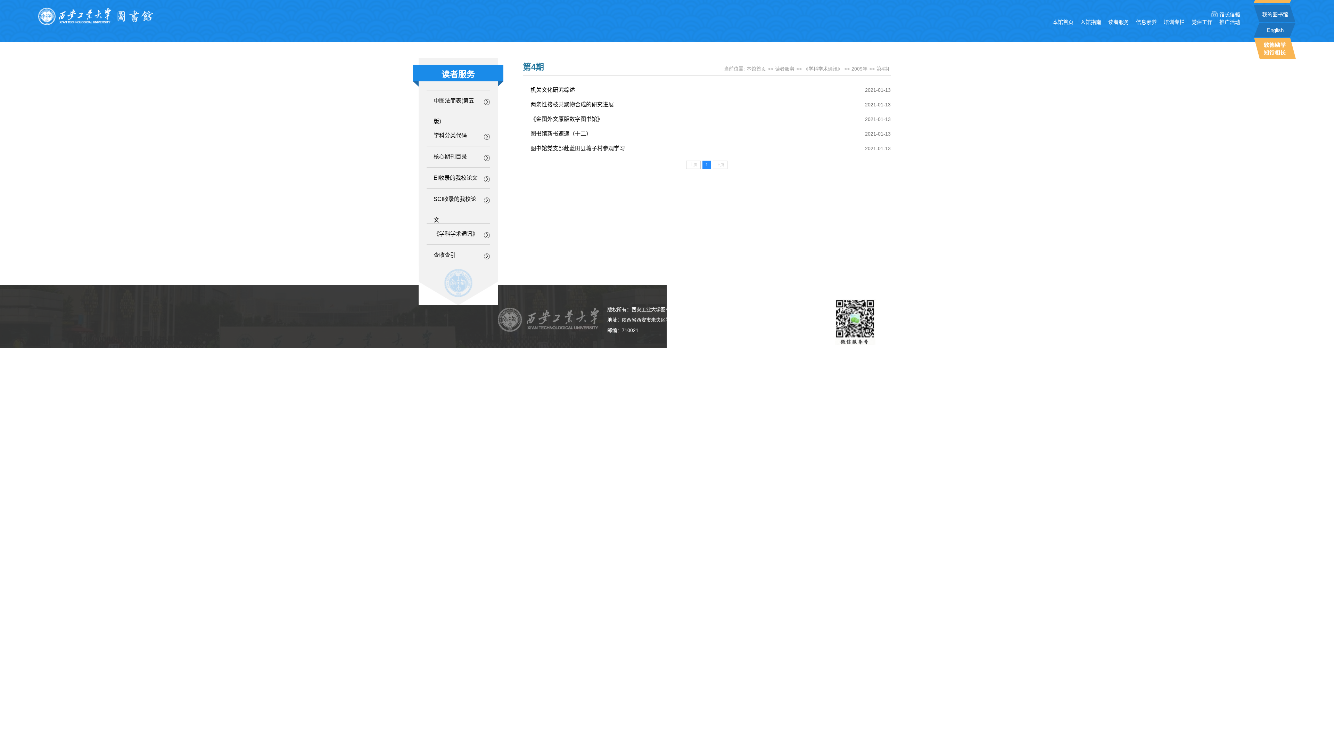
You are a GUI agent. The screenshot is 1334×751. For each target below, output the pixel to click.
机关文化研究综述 (552, 90)
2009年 (859, 69)
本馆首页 (1063, 22)
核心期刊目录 (450, 157)
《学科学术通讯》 (456, 234)
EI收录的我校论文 (456, 178)
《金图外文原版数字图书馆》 (566, 119)
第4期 (882, 69)
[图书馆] (95, 23)
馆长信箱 (1229, 14)
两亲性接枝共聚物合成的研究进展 (572, 104)
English (1275, 30)
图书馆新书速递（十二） (561, 134)
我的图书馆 (1275, 14)
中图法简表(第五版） (454, 104)
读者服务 (784, 69)
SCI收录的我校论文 (455, 203)
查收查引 (445, 255)
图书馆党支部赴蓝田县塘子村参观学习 (577, 148)
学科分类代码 (450, 135)
